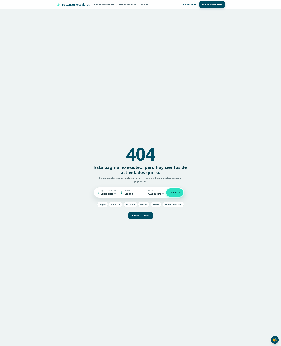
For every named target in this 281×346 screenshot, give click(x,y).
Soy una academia (212, 4)
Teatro (156, 204)
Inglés (103, 204)
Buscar (176, 192)
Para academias (127, 4)
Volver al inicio (140, 215)
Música (143, 204)
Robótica (115, 204)
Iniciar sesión (188, 4)
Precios (144, 4)
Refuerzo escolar (173, 204)
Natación (130, 204)
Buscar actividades (103, 4)
